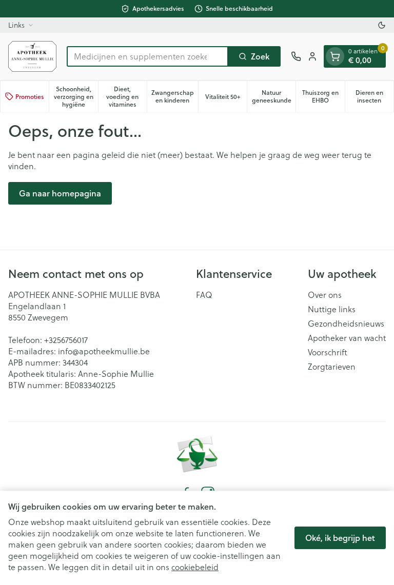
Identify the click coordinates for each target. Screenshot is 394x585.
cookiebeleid (195, 567)
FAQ (204, 294)
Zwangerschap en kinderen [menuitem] (174, 96)
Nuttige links (332, 309)
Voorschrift (327, 352)
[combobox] (147, 56)
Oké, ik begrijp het (340, 537)
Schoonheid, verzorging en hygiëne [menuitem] (75, 97)
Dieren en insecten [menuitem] (374, 96)
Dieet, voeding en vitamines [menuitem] (126, 97)
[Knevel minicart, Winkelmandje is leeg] (335, 56)
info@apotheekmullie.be (104, 351)
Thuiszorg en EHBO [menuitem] (323, 96)
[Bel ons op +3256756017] (296, 56)
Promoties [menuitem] (29, 96)
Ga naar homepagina (60, 193)
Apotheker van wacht (347, 338)
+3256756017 (66, 340)
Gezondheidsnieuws (346, 323)
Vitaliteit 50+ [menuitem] (226, 98)
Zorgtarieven (332, 366)
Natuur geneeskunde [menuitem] (274, 96)
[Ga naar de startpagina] (32, 56)
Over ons (325, 294)
